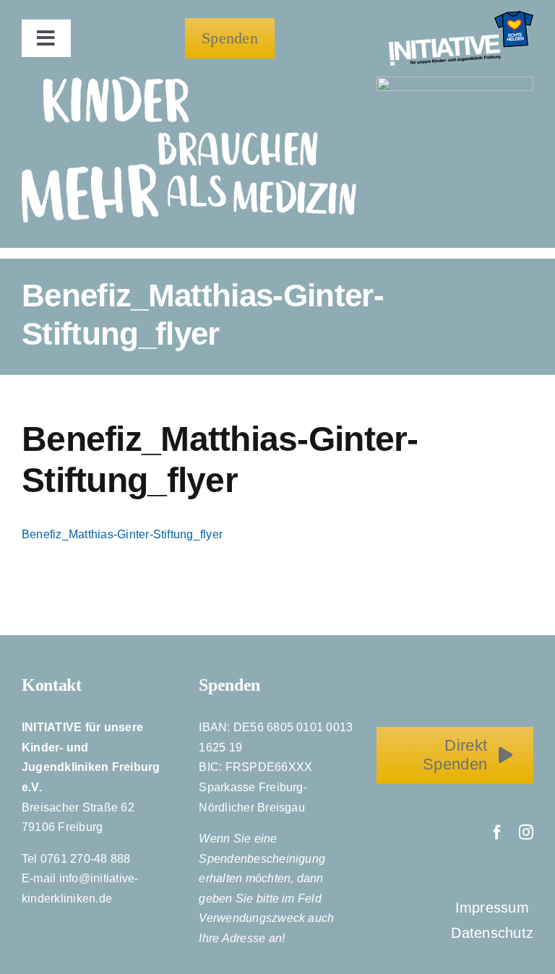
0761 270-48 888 (85, 859)
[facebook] (497, 832)
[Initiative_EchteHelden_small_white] (461, 16)
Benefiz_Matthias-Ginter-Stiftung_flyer (122, 534)
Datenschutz (492, 933)
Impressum (494, 907)
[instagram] (526, 832)
